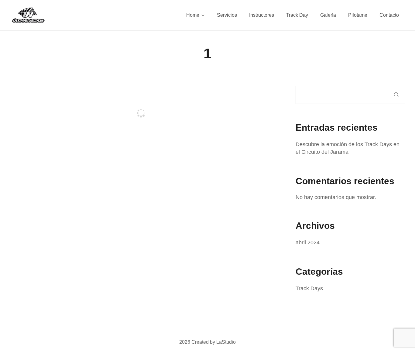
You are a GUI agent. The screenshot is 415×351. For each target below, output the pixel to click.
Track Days (309, 288)
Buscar (396, 94)
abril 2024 (308, 242)
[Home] (28, 15)
